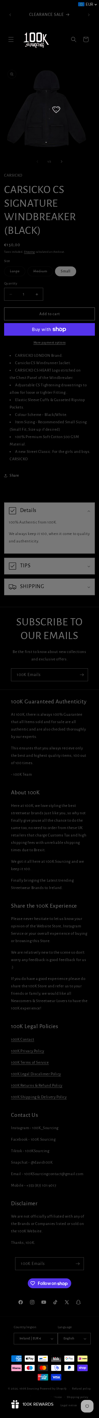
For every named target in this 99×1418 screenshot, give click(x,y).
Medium (43, 272)
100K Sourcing (29, 1388)
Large (17, 272)
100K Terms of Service (30, 1062)
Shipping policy (78, 1397)
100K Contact (22, 1039)
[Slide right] (62, 162)
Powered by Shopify (53, 1388)
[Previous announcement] (10, 15)
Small (65, 271)
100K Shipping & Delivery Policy (39, 1097)
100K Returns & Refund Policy (36, 1085)
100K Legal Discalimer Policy (36, 1074)
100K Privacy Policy (27, 1051)
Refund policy (81, 1388)
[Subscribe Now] (82, 674)
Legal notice (69, 1405)
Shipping (29, 252)
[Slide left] (37, 162)
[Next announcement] (89, 15)
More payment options (50, 342)
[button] (11, 39)
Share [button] (14, 476)
